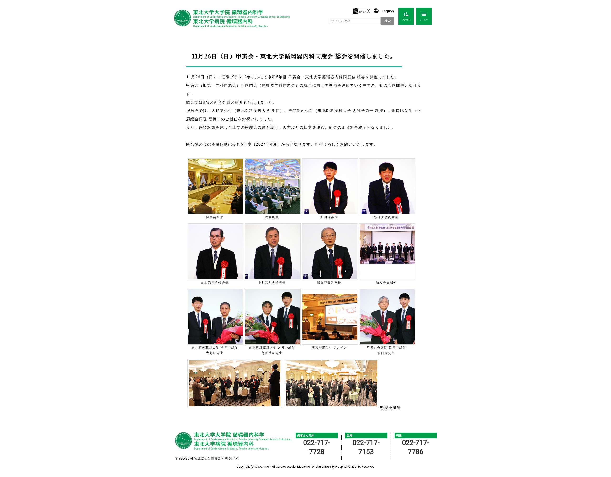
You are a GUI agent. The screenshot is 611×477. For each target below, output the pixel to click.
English (383, 11)
